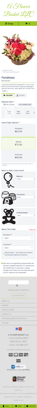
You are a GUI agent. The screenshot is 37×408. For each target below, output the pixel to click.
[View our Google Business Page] (16, 330)
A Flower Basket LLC (18, 10)
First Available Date (25, 104)
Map (19, 406)
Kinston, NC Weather (8, 393)
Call (6, 406)
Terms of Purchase (24, 397)
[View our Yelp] (20, 330)
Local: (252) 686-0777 (18, 345)
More (4, 91)
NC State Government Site (27, 393)
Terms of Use (18, 400)
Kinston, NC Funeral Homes (13, 387)
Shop (10, 23)
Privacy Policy (9, 397)
